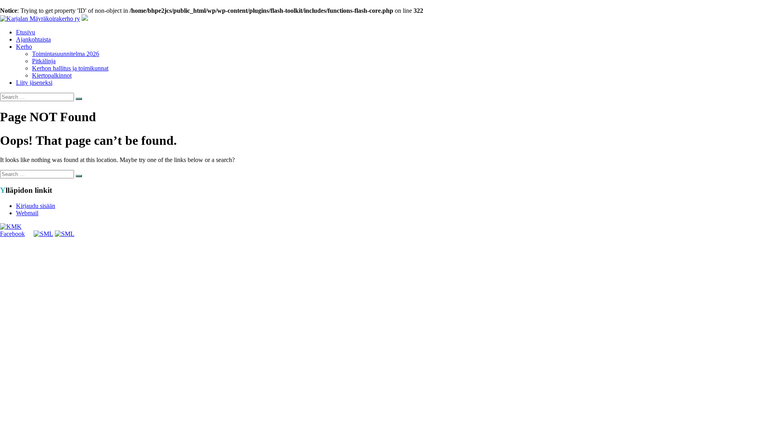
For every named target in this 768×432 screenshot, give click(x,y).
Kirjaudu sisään (35, 205)
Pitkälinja (44, 61)
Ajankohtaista (33, 39)
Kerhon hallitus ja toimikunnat (70, 68)
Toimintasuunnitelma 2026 (65, 53)
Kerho (24, 46)
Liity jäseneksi (34, 82)
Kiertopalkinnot (52, 75)
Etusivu (25, 32)
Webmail (27, 213)
